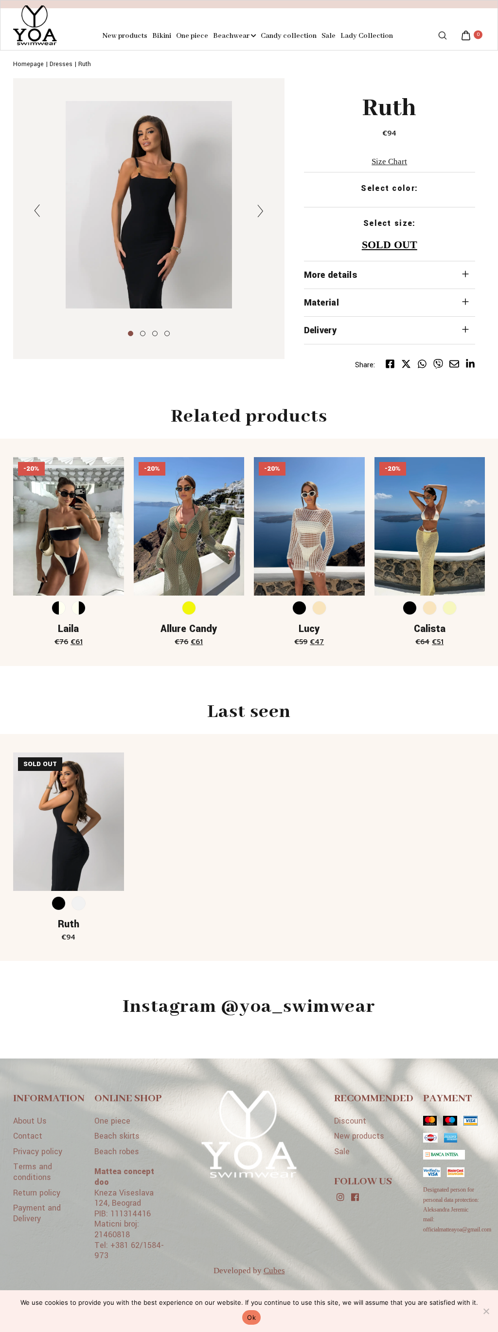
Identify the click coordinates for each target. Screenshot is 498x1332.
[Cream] (319, 608)
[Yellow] (189, 608)
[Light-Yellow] (449, 608)
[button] (130, 333)
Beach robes (116, 1151)
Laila (68, 629)
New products (125, 36)
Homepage (28, 64)
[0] (466, 37)
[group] (149, 206)
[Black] (299, 608)
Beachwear (232, 36)
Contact (27, 1136)
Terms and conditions (32, 1172)
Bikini (161, 36)
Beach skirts (117, 1136)
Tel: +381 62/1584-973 (129, 1251)
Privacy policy (37, 1151)
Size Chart (389, 161)
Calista (429, 629)
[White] (78, 903)
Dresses (61, 64)
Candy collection (289, 36)
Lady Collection (366, 36)
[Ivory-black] (78, 608)
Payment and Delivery (37, 1213)
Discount (350, 1121)
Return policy (36, 1192)
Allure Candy (188, 629)
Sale (328, 36)
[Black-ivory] (58, 608)
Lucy (309, 629)
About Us (30, 1121)
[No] (486, 1311)
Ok (251, 1317)
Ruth (84, 64)
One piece (192, 36)
